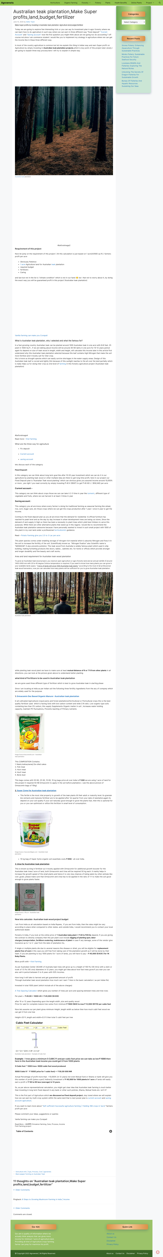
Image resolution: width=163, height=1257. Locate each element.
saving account (26, 459)
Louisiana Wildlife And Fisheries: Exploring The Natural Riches (132, 65)
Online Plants (136, 3)
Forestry (85, 3)
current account (94, 1098)
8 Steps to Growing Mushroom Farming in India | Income (46, 1199)
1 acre (22, 264)
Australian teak (19, 177)
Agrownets (7, 2)
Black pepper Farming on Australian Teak (30, 1174)
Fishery (98, 3)
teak (53, 264)
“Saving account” (34, 35)
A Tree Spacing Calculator (26, 991)
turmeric (91, 493)
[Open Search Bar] (159, 3)
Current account (27, 454)
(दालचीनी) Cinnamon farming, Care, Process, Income (45, 1124)
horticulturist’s (60, 530)
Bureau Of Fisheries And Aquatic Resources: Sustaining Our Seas (132, 83)
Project (149, 3)
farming (62, 364)
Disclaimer (111, 1241)
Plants (107, 3)
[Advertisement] (64, 70)
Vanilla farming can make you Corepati (31, 335)
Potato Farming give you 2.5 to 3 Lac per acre (40, 535)
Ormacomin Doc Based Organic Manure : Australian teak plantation (48, 696)
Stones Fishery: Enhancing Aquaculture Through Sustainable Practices (133, 48)
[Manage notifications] (158, 1252)
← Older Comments (21, 1190)
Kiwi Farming (35, 961)
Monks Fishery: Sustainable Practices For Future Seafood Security (133, 57)
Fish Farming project (23, 1126)
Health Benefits (121, 3)
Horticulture (55, 3)
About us (110, 1234)
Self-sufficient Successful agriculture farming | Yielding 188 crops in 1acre (74, 1106)
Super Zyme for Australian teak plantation (36, 790)
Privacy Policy (113, 1244)
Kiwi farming (31, 439)
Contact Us (111, 1237)
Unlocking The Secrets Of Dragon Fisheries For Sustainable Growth (132, 74)
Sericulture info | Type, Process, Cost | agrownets (33, 1172)
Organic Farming (70, 3)
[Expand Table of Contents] (110, 1131)
